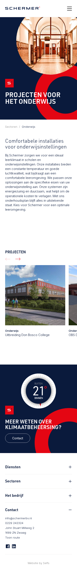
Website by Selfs (38, 563)
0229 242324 (14, 523)
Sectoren (11, 126)
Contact (17, 438)
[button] (7, 259)
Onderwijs (28, 126)
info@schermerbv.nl (18, 518)
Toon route (12, 537)
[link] (17, 438)
